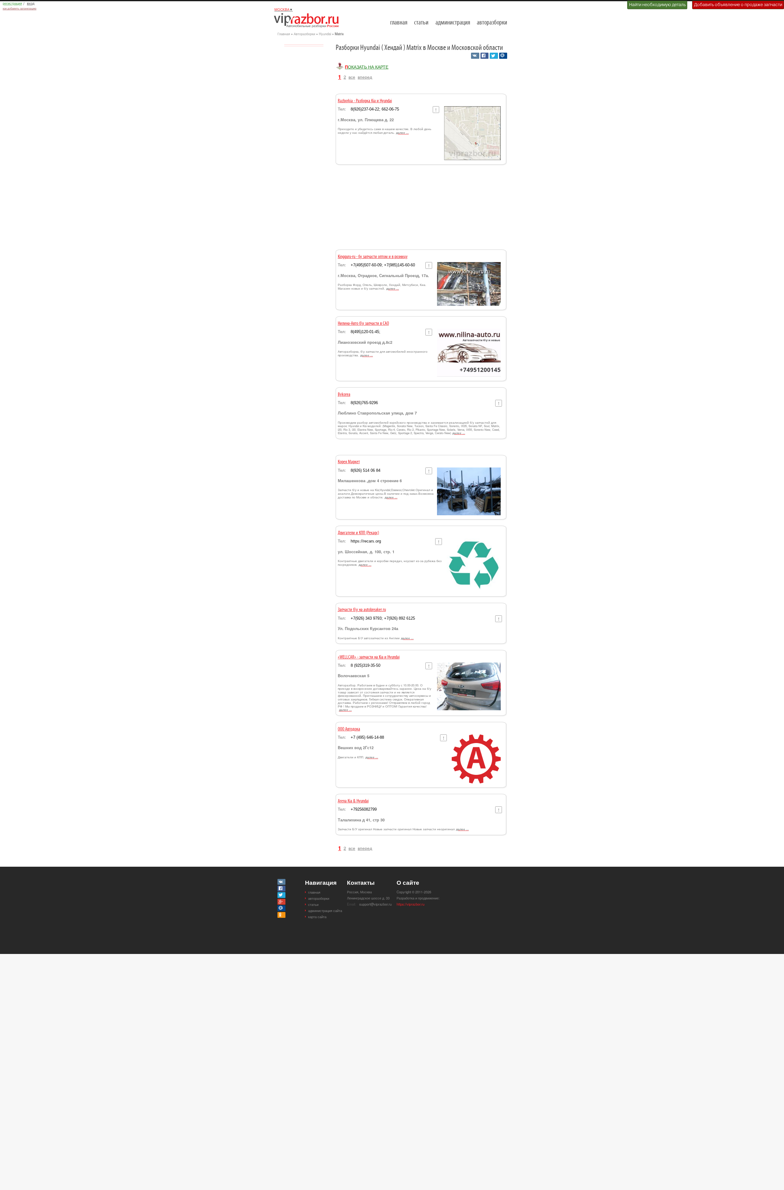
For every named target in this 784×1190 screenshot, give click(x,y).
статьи (421, 22)
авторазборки (492, 22)
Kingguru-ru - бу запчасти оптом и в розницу (373, 256)
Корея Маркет (349, 462)
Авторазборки (304, 33)
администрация (452, 22)
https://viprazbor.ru (410, 904)
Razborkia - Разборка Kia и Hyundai (365, 101)
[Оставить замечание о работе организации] (436, 109)
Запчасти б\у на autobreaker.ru (362, 609)
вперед (365, 76)
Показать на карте (366, 67)
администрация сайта (325, 910)
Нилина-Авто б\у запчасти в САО (363, 323)
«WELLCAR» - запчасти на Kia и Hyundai (369, 657)
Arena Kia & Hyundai (353, 801)
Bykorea (344, 394)
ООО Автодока (349, 729)
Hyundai (325, 33)
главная (398, 22)
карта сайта (317, 916)
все (352, 76)
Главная (283, 33)
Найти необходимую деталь (657, 4)
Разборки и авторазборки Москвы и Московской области (308, 20)
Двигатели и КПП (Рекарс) (358, 533)
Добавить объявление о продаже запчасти (738, 4)
